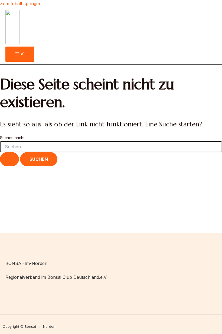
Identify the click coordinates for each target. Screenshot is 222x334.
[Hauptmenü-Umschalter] (19, 54)
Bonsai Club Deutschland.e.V (77, 277)
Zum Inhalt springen (20, 3)
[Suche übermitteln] (9, 159)
